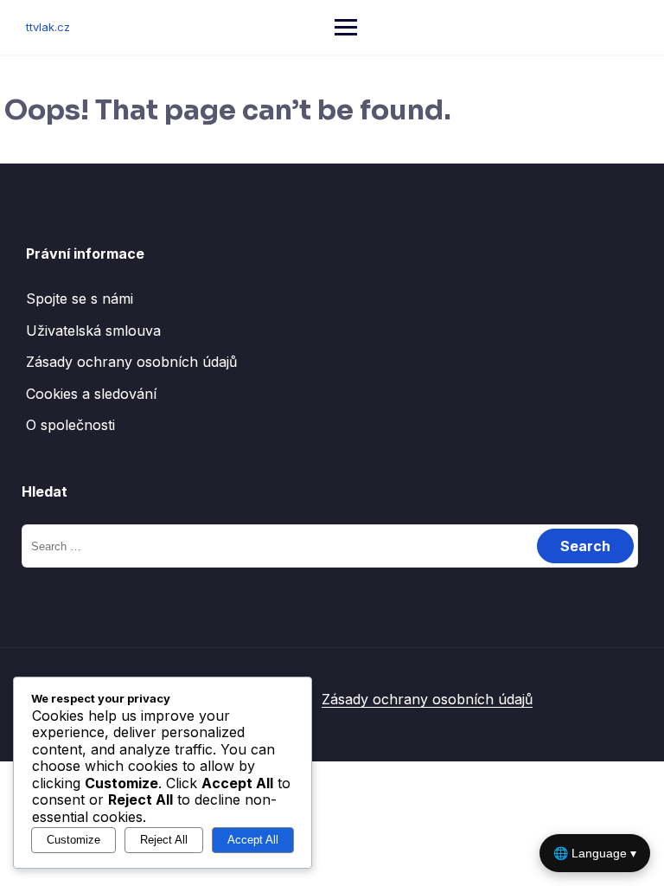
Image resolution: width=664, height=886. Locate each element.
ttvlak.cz (48, 27)
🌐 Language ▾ (594, 853)
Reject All (164, 839)
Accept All (252, 839)
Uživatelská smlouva (93, 330)
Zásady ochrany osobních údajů (131, 361)
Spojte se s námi (79, 298)
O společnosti (70, 424)
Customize (73, 839)
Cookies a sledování (91, 393)
